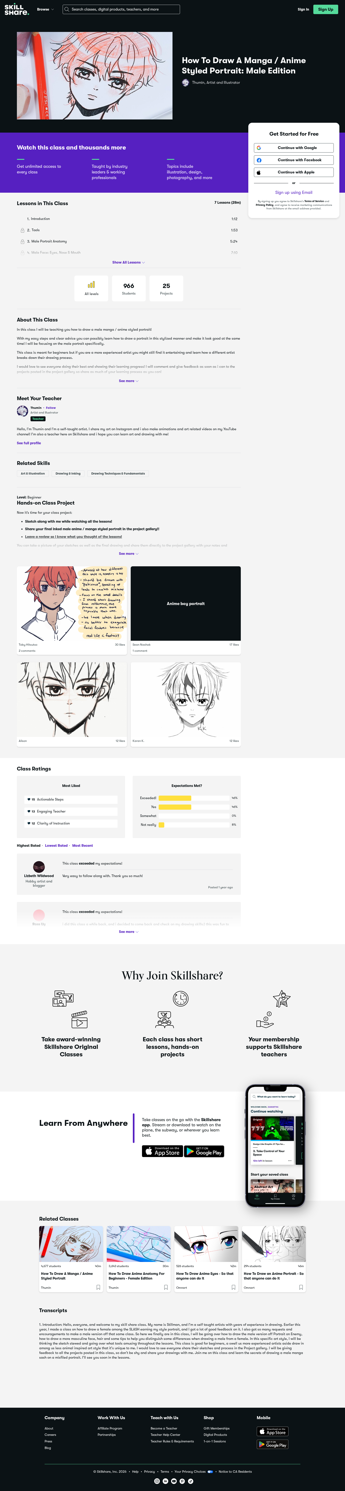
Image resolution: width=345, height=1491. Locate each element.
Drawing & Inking (68, 473)
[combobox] (121, 9)
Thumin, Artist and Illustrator (216, 82)
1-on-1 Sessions (215, 1441)
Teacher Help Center (165, 1435)
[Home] (17, 9)
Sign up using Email (293, 192)
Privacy (149, 1471)
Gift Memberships (217, 1428)
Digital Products (215, 1435)
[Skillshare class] (71, 1244)
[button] (52, 9)
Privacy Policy (264, 205)
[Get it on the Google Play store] (205, 1151)
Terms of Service (314, 201)
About (49, 1428)
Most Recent (82, 845)
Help (135, 1471)
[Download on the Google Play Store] (278, 1445)
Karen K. (138, 741)
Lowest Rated (56, 845)
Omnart (181, 1287)
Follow (51, 407)
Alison (23, 741)
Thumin (43, 408)
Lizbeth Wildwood (39, 876)
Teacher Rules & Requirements (172, 1441)
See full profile (29, 443)
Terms (165, 1471)
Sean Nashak (142, 644)
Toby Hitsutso (28, 644)
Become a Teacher (164, 1428)
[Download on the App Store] (161, 1151)
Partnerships (107, 1435)
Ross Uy (39, 924)
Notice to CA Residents (235, 1471)
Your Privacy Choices (190, 1471)
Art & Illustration (33, 473)
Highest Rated (28, 845)
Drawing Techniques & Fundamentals (118, 473)
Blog (48, 1448)
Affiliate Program (110, 1428)
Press (48, 1441)
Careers (50, 1435)
